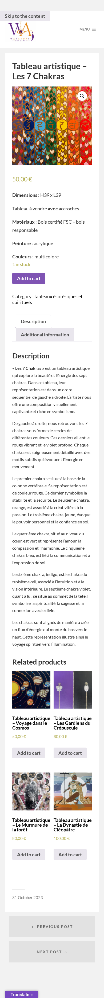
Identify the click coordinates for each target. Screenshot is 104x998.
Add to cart (29, 278)
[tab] (33, 321)
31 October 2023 (27, 897)
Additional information (45, 334)
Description (33, 321)
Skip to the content (25, 16)
